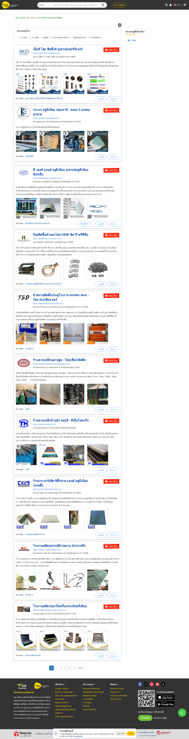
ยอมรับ (130, 733)
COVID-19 (59, 713)
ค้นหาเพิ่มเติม (119, 5)
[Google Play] (166, 704)
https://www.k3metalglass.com (46, 118)
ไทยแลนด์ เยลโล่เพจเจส (24, 692)
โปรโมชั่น (86, 706)
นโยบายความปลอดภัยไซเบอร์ (66, 695)
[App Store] (166, 697)
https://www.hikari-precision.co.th (47, 238)
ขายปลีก (35, 37)
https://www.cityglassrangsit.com (47, 489)
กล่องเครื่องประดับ (33, 655)
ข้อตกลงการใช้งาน (62, 702)
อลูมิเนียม (29, 156)
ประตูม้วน (29, 348)
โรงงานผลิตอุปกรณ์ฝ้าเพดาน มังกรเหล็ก (59, 545)
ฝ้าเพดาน (29, 594)
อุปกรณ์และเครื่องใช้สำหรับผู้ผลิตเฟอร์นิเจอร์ (44, 98)
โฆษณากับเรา (115, 692)
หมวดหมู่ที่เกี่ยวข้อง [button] (135, 31)
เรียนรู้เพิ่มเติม (78, 736)
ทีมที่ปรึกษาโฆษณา (117, 688)
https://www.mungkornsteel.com (47, 549)
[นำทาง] (113, 99)
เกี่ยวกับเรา (59, 684)
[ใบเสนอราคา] (166, 5)
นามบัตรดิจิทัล (88, 699)
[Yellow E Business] (140, 684)
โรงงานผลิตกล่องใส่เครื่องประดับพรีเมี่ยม (60, 606)
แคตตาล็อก (112, 49)
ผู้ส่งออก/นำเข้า (80, 37)
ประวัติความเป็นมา (62, 688)
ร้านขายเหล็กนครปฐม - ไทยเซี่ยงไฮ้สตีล (59, 360)
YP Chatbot (87, 702)
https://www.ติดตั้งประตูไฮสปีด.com (48, 303)
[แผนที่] (101, 99)
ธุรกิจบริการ (96, 37)
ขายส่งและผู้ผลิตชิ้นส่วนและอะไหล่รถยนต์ (43, 283)
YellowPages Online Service (93, 692)
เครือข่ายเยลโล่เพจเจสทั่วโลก (65, 709)
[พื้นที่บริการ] (86, 223)
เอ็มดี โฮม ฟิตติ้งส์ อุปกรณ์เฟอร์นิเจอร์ (58, 49)
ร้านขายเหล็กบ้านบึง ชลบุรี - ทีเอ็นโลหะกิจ (61, 420)
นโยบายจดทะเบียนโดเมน (64, 716)
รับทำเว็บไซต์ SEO (89, 709)
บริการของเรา (89, 684)
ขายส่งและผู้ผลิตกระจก (35, 534)
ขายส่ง (24, 37)
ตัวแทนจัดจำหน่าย (61, 37)
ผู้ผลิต (46, 37)
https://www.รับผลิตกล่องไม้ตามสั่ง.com (49, 610)
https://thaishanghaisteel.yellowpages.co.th (52, 363)
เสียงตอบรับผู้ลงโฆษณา (63, 706)
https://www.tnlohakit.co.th (44, 424)
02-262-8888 (145, 718)
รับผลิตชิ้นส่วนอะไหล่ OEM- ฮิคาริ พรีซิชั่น (60, 234)
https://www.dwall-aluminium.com (47, 178)
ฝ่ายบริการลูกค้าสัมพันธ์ (118, 695)
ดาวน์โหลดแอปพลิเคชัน (165, 692)
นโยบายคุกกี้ (59, 699)
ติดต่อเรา (114, 684)
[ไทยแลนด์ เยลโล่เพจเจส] (146, 684)
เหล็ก (27, 408)
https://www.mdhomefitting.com (46, 53)
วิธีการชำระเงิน (115, 699)
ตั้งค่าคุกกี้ (120, 733)
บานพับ (133, 40)
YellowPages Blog (89, 695)
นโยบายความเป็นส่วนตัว (64, 692)
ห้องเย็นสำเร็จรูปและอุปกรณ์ (37, 223)
